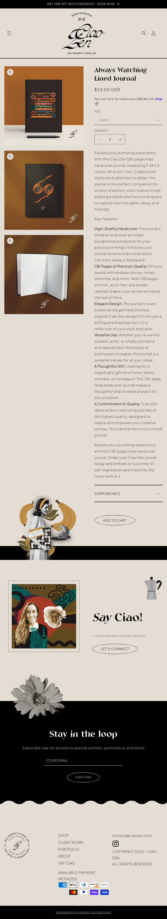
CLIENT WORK (71, 842)
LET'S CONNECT (115, 649)
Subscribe (83, 777)
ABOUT (64, 856)
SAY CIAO (66, 863)
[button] (9, 33)
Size (97, 111)
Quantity (101, 130)
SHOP (63, 835)
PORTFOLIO (68, 849)
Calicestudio (100, 912)
